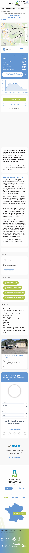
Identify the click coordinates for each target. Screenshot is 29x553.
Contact (8, 488)
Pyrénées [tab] (15, 497)
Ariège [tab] (23, 497)
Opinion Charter (17, 530)
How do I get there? (19, 513)
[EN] (27, 2)
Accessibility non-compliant (8, 532)
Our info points (8, 494)
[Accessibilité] (24, 2)
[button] (26, 3)
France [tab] (6, 497)
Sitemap (11, 530)
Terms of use (4, 530)
